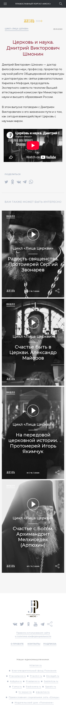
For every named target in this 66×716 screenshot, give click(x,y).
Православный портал (33, 4)
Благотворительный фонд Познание (34, 670)
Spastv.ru (50, 686)
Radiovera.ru (33, 686)
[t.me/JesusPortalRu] (42, 623)
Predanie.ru (33, 681)
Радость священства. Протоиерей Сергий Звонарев (33, 264)
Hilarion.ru (36, 665)
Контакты (33, 644)
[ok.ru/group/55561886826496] (28, 623)
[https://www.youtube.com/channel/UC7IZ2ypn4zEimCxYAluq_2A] (35, 623)
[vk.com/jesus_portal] (15, 623)
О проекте (17, 644)
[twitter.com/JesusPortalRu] (22, 623)
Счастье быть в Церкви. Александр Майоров (33, 352)
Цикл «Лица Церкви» (17, 29)
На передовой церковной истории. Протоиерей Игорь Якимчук (33, 443)
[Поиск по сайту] (60, 3)
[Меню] (5, 3)
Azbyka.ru (16, 681)
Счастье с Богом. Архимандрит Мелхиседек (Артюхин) (33, 537)
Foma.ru (17, 686)
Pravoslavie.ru (17, 676)
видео (10, 216)
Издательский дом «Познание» (34, 702)
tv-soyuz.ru (25, 692)
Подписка (49, 644)
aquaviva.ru (43, 692)
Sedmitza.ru (51, 681)
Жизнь (30, 21)
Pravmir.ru (36, 676)
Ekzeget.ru (52, 676)
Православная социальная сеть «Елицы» (34, 697)
